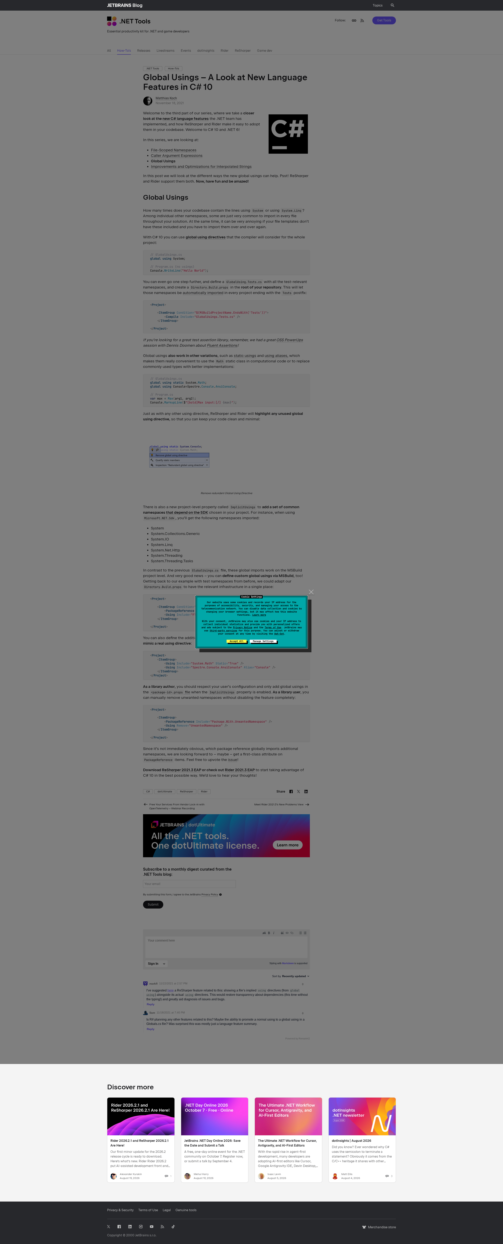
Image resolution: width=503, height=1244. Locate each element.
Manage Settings (263, 641)
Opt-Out (279, 633)
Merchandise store (381, 1229)
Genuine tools (185, 1210)
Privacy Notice (242, 627)
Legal (167, 1210)
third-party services (223, 630)
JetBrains (142, 1235)
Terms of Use (273, 627)
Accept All (236, 641)
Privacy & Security (120, 1210)
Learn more (259, 614)
